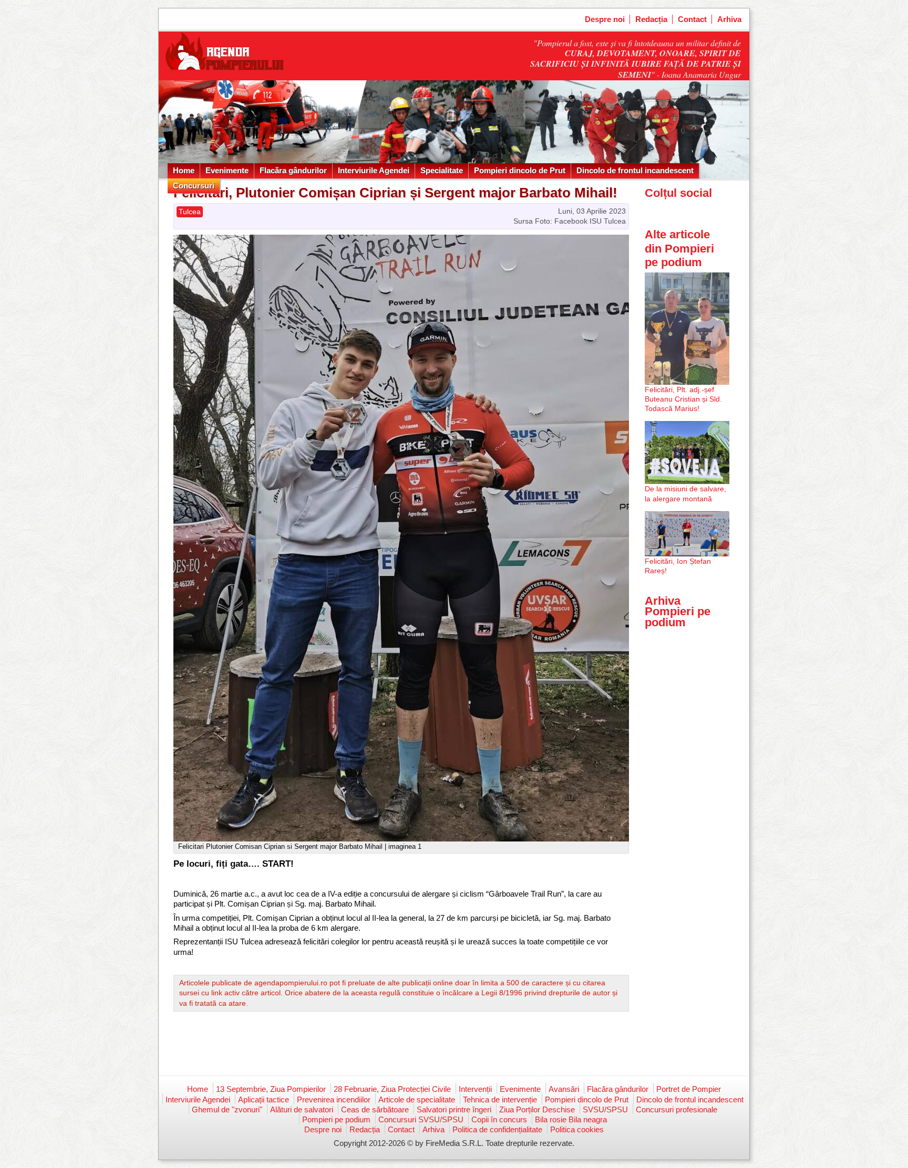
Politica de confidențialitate (497, 1129)
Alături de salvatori (301, 1109)
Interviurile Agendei (373, 170)
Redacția (651, 19)
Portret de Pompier (688, 1089)
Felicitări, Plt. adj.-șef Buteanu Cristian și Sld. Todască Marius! (683, 399)
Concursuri (193, 185)
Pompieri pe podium (336, 1119)
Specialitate (441, 170)
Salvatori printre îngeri (454, 1109)
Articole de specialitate (416, 1099)
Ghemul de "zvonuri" (227, 1109)
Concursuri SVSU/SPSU (420, 1119)
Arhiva (729, 19)
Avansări (564, 1089)
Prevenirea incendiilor (333, 1099)
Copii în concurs (499, 1119)
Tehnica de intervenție (500, 1099)
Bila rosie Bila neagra (571, 1119)
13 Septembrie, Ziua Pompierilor (271, 1089)
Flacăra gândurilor (293, 170)
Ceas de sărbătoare (375, 1109)
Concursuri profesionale (676, 1109)
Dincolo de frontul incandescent (635, 170)
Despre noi (605, 19)
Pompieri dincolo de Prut (519, 170)
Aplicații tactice (263, 1099)
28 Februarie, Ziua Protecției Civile (392, 1089)
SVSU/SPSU (605, 1109)
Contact (692, 19)
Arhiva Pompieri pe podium (677, 611)
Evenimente (227, 170)
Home (183, 170)
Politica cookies (577, 1129)
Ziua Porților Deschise (537, 1109)
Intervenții (475, 1089)
